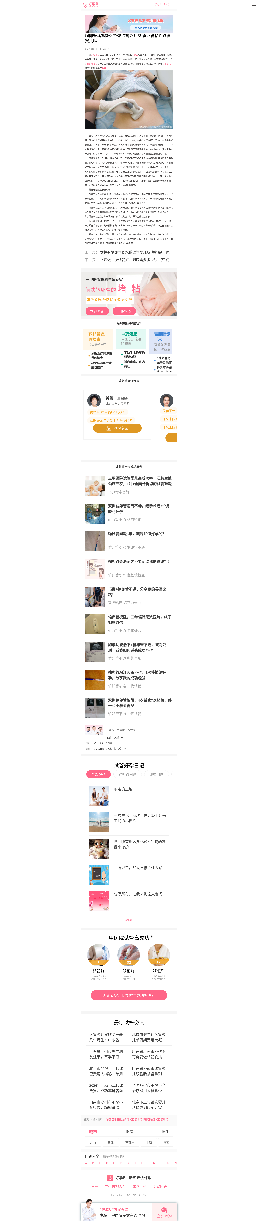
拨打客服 (163, 4)
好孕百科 (98, 1119)
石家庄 (129, 1142)
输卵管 (135, 55)
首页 (86, 1119)
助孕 (104, 68)
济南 (166, 1142)
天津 (111, 1142)
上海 (149, 1142)
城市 (93, 1132)
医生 (165, 1132)
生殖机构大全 (115, 1186)
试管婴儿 (166, 64)
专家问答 (160, 1186)
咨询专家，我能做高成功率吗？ (129, 995)
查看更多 (129, 920)
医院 (129, 1132)
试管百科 (139, 1186)
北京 (93, 1142)
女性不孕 (95, 55)
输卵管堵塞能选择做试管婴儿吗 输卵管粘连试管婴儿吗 (128, 38)
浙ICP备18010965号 (138, 1194)
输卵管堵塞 (92, 64)
